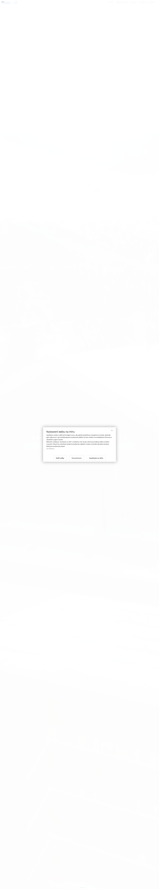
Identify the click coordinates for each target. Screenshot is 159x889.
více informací (50, 448)
